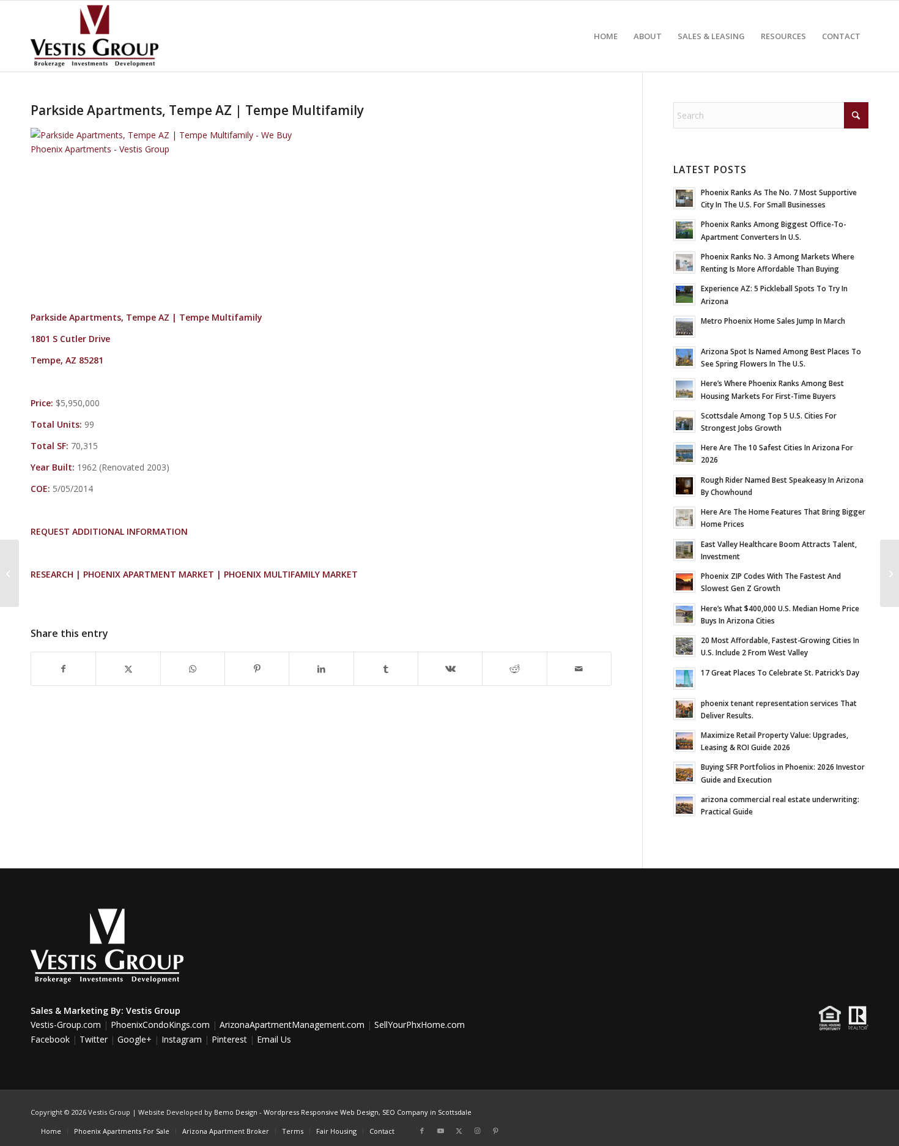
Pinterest (229, 1039)
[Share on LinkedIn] (321, 668)
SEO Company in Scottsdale (427, 1112)
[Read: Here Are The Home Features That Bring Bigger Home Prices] (684, 518)
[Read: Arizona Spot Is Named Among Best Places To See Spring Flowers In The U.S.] (684, 357)
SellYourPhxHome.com (419, 1024)
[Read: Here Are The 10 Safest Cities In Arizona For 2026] (684, 453)
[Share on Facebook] (63, 668)
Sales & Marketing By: (77, 1010)
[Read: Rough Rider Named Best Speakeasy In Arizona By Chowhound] (684, 486)
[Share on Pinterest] (257, 668)
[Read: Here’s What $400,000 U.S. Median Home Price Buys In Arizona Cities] (684, 614)
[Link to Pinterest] (495, 1131)
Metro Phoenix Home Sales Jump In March (773, 321)
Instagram (181, 1039)
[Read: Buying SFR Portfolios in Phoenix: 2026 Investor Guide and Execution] (684, 773)
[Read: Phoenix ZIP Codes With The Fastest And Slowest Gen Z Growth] (684, 582)
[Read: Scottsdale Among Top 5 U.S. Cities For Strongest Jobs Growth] (684, 422)
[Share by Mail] (579, 668)
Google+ (134, 1039)
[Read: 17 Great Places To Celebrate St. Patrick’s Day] (684, 679)
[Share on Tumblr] (386, 668)
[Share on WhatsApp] (192, 668)
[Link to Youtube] (440, 1131)
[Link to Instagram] (477, 1131)
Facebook (50, 1039)
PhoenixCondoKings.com (160, 1024)
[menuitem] (606, 36)
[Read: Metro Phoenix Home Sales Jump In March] (684, 327)
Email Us (274, 1039)
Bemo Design (235, 1112)
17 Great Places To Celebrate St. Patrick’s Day (780, 672)
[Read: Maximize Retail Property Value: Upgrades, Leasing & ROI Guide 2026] (684, 741)
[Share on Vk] (450, 668)
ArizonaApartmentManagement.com (292, 1024)
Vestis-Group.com (66, 1024)
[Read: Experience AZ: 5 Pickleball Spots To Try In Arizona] (684, 294)
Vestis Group (153, 1010)
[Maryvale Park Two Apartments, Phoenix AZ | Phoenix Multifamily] (9, 573)
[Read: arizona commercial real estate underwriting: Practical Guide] (684, 805)
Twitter (94, 1039)
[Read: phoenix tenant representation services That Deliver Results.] (684, 709)
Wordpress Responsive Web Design (321, 1112)
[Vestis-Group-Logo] (94, 36)
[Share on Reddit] (514, 668)
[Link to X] (459, 1131)
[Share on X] (128, 668)
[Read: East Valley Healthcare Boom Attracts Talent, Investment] (684, 550)
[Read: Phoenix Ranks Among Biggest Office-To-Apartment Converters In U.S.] (684, 230)
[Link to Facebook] (422, 1131)
